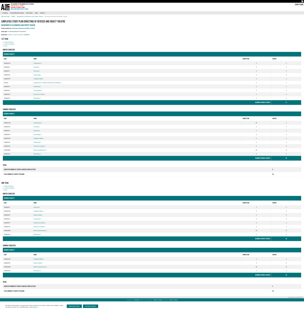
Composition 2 (38, 123)
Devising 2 (37, 127)
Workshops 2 (37, 154)
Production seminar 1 (40, 223)
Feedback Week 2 (38, 138)
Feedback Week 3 (38, 211)
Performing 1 (37, 86)
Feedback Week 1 (38, 79)
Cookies (175, 300)
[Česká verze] (302, 1)
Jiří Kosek (136, 300)
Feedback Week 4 (38, 259)
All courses (29, 13)
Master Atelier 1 (38, 215)
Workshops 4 (37, 271)
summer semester (9, 44)
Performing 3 (37, 219)
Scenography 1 (38, 90)
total (5, 46)
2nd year (20, 35)
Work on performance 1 (40, 150)
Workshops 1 (37, 98)
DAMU (13, 16)
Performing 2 (37, 142)
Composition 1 (38, 63)
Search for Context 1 (39, 94)
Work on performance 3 (40, 267)
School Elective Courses (17, 13)
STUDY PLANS (299, 4)
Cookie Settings (33, 307)
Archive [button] (42, 13)
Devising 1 (37, 67)
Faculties (5, 13)
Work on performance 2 (40, 230)
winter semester (8, 42)
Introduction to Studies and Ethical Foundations (47, 83)
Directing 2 (37, 130)
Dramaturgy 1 (37, 75)
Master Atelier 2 (38, 263)
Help (36, 13)
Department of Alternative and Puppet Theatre (30, 16)
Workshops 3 (37, 234)
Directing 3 (37, 207)
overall (10, 35)
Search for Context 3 (39, 146)
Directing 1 (37, 71)
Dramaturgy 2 (37, 134)
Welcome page (5, 16)
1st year (15, 35)
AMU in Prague (158, 300)
